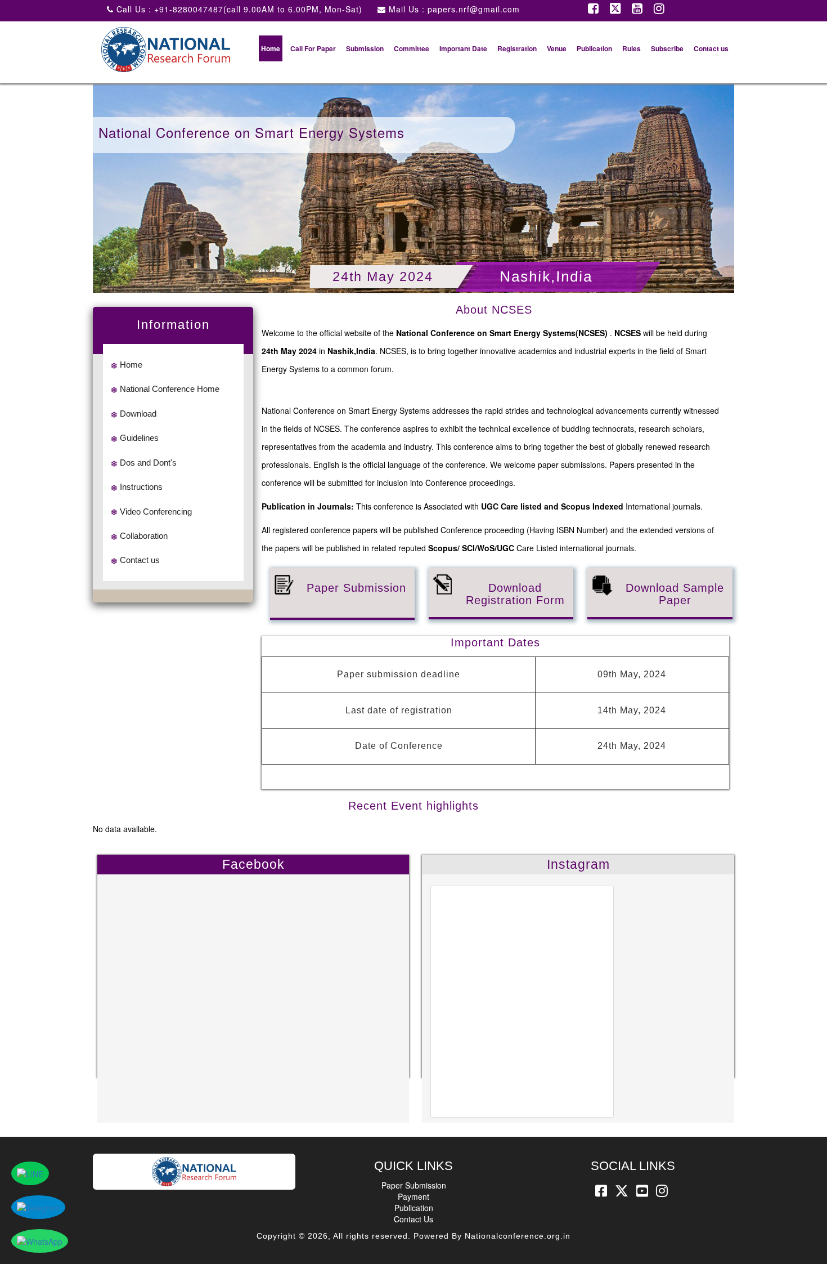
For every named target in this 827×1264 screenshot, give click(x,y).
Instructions (141, 487)
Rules (631, 48)
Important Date (463, 48)
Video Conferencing (156, 511)
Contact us (711, 48)
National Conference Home (169, 389)
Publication (594, 48)
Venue (557, 48)
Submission (365, 48)
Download (138, 413)
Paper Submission (413, 1185)
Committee (411, 48)
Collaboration (144, 536)
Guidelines (139, 438)
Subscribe (667, 48)
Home (270, 48)
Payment (413, 1196)
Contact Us (413, 1219)
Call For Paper (313, 48)
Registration (517, 48)
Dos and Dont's (148, 462)
